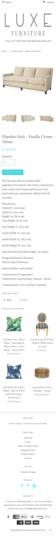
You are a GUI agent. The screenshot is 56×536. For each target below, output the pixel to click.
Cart (49, 2)
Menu (8, 2)
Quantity (7, 156)
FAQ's (28, 442)
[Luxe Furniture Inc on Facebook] (21, 486)
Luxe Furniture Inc (37, 530)
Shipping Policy (28, 450)
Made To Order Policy (28, 446)
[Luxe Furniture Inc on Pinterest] (28, 486)
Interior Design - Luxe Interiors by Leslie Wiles (28, 423)
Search (28, 458)
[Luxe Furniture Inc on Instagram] (34, 486)
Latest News (28, 418)
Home (4, 51)
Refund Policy (28, 454)
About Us (28, 437)
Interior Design (28, 472)
